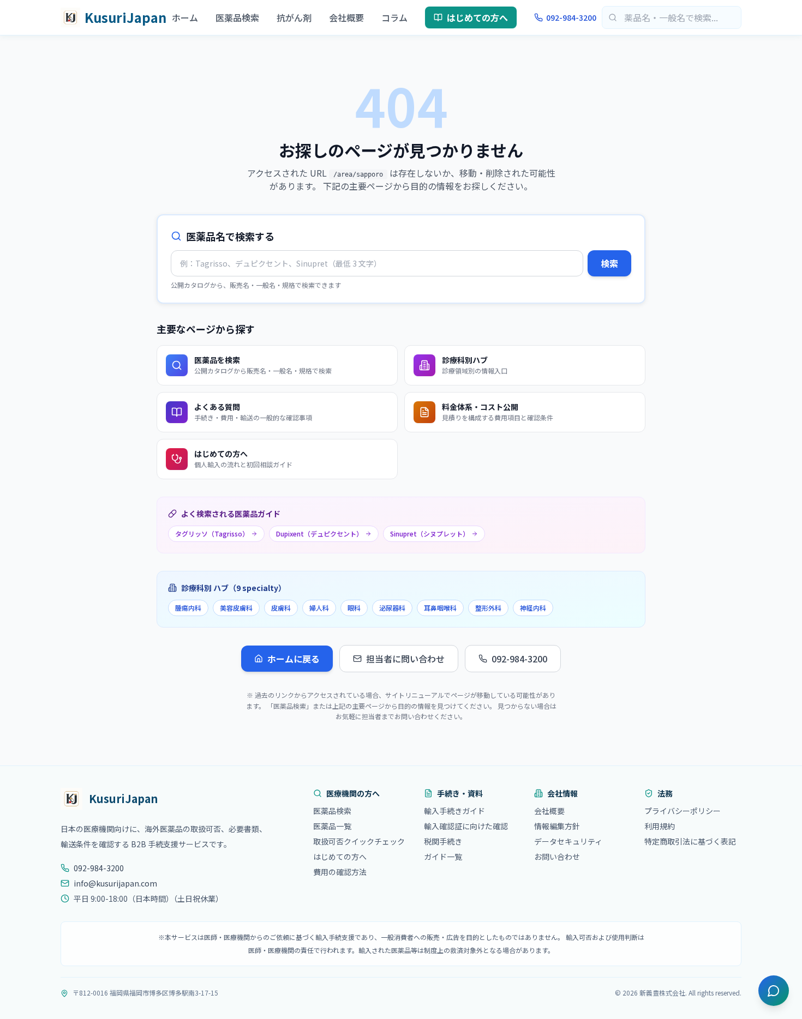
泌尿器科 (392, 607)
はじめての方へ (477, 17)
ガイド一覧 (443, 856)
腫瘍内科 (188, 607)
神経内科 (533, 607)
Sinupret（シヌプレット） (429, 533)
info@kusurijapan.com (115, 883)
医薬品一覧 (332, 826)
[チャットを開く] (773, 990)
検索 (609, 263)
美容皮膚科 (236, 607)
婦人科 (319, 607)
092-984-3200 (571, 17)
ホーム (185, 17)
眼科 (354, 607)
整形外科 (488, 607)
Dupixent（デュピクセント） (319, 533)
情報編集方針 (557, 826)
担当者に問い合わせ (405, 658)
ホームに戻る (293, 658)
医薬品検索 (237, 17)
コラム (394, 17)
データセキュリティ (568, 841)
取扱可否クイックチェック (359, 841)
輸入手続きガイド (454, 810)
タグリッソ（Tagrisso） (212, 533)
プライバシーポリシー (682, 810)
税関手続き (443, 841)
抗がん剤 (294, 17)
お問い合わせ (557, 856)
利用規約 (659, 826)
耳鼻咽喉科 (440, 607)
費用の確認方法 (340, 871)
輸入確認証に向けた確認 (466, 826)
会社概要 (346, 17)
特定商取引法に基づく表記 (690, 841)
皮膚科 (281, 607)
